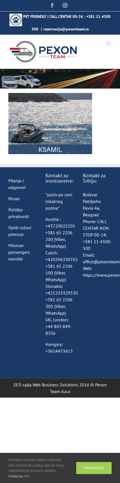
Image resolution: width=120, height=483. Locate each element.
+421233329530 (61, 293)
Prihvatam (94, 467)
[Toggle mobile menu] (109, 43)
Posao (14, 198)
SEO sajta (22, 385)
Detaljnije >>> (19, 476)
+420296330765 (61, 259)
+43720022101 (60, 226)
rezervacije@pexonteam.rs (66, 29)
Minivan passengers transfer (19, 252)
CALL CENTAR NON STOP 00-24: (96, 228)
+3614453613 (59, 351)
